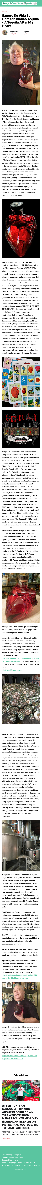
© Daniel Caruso (17, 1157)
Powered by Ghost (21, 1169)
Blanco (4, 11)
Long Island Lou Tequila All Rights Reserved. (18, 1165)
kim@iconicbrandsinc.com (12, 670)
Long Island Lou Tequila (19, 32)
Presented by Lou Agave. (11, 1155)
